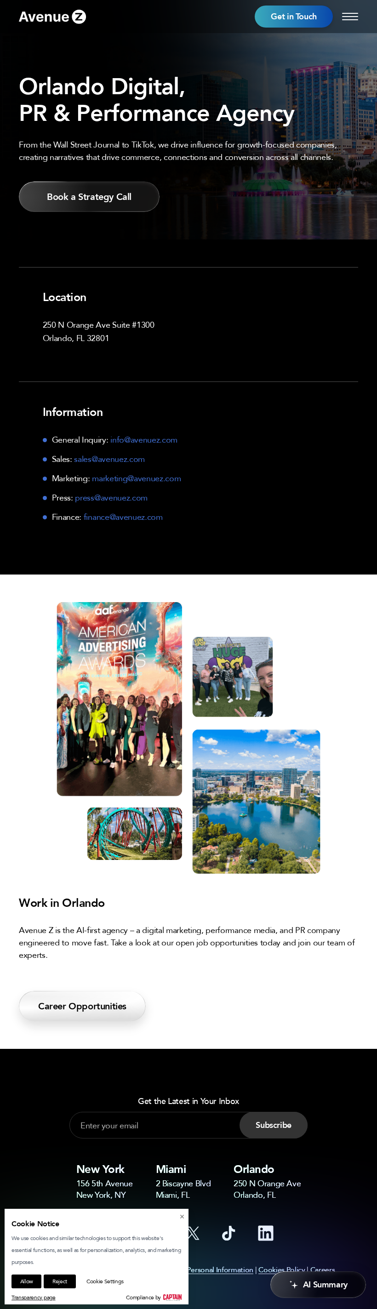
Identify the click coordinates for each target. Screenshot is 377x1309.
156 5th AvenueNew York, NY (104, 1189)
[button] (294, 17)
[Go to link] (52, 17)
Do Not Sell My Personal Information (194, 1269)
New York (100, 1169)
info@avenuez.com (143, 439)
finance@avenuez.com (123, 516)
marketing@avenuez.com (136, 478)
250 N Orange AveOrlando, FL (267, 1189)
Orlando (254, 1169)
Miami (171, 1169)
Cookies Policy (281, 1269)
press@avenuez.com (111, 497)
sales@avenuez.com (109, 458)
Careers (322, 1269)
